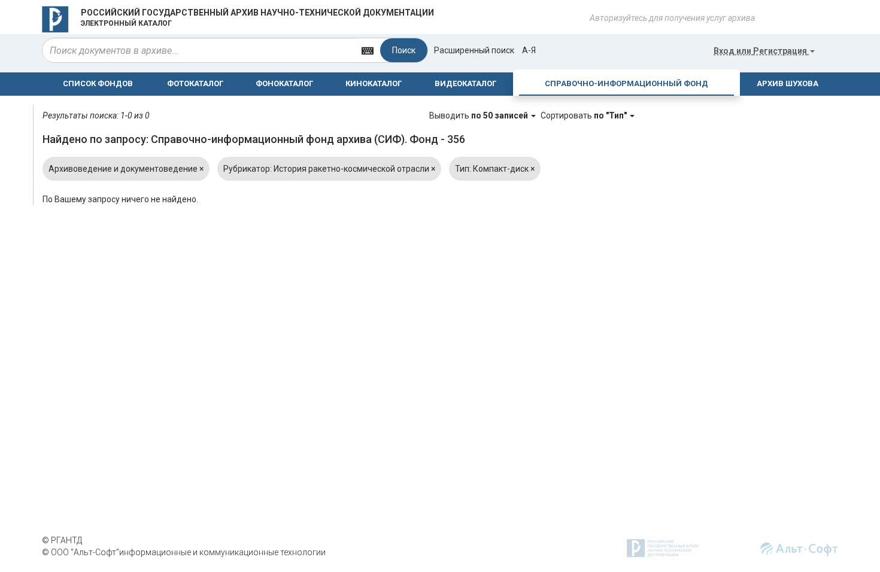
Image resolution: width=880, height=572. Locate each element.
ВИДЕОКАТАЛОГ (465, 83)
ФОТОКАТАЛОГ (195, 83)
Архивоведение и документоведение (126, 169)
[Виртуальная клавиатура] (367, 50)
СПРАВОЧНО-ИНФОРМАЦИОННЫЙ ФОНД (626, 83)
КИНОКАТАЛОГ (373, 83)
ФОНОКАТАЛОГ (284, 83)
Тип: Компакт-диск (495, 169)
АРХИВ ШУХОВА (787, 83)
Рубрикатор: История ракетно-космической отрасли (329, 169)
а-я (529, 50)
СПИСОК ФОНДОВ (98, 83)
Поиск (403, 50)
